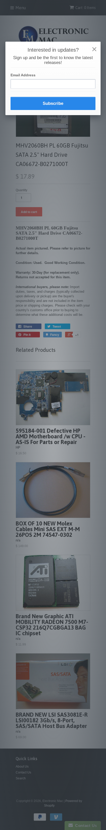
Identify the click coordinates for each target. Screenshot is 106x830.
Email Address (23, 75)
